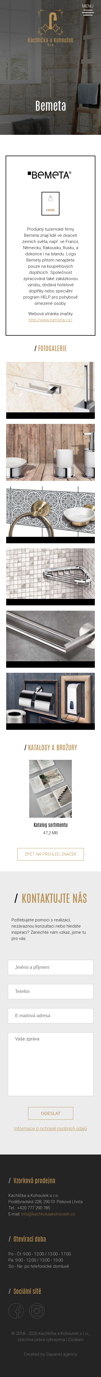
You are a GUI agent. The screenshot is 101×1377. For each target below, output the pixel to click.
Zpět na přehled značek (51, 854)
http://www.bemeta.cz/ (50, 319)
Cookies (76, 1339)
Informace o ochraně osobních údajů (50, 1128)
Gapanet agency (61, 1354)
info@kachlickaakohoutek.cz (48, 1214)
